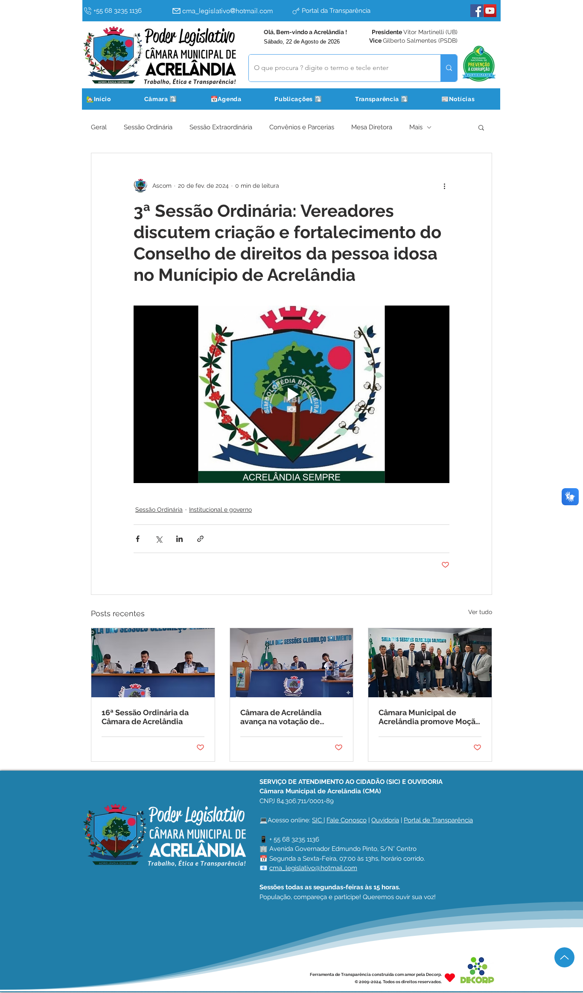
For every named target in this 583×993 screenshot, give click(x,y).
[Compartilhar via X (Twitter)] (158, 539)
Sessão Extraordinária (220, 127)
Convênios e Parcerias (301, 127)
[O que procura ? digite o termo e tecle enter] (448, 68)
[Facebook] (476, 10)
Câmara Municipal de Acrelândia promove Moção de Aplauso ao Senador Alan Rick (430, 717)
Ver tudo (480, 612)
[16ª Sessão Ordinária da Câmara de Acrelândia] (153, 662)
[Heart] (449, 978)
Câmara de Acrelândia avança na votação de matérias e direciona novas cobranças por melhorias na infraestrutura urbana (291, 717)
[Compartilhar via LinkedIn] (179, 539)
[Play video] (291, 394)
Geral (99, 127)
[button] (171, 99)
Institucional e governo (220, 509)
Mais (416, 127)
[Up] (564, 957)
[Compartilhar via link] (200, 539)
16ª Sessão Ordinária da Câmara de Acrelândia (145, 717)
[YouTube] (490, 10)
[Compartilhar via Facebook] (138, 539)
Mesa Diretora (371, 127)
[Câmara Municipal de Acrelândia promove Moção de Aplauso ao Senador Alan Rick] (430, 662)
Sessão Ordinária (148, 127)
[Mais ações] (444, 186)
